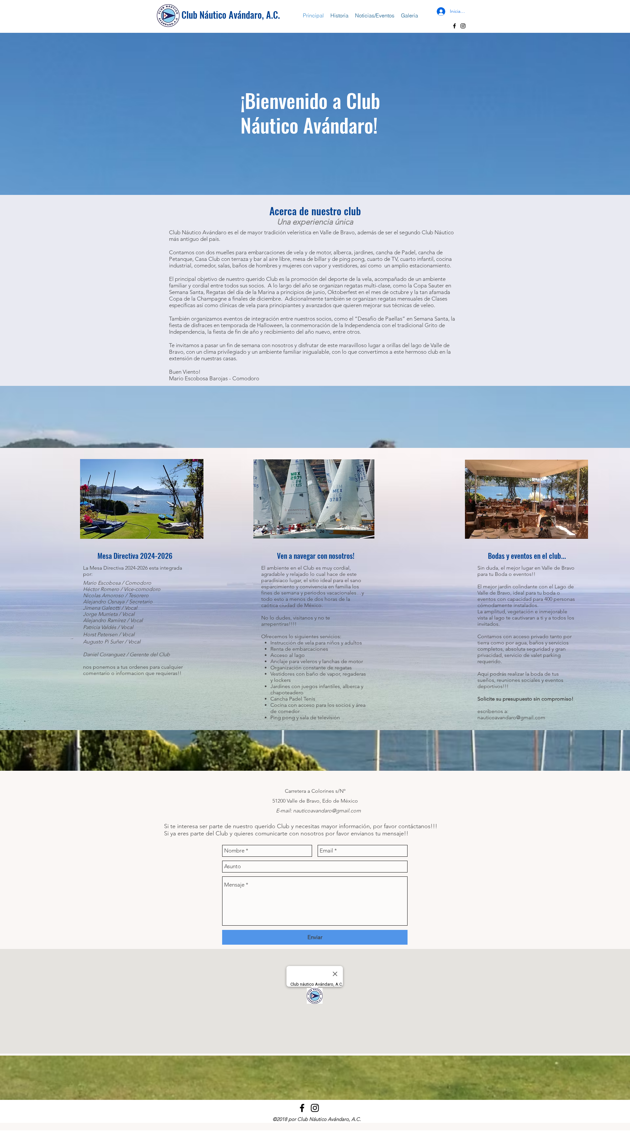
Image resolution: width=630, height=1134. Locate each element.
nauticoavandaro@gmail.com (511, 717)
